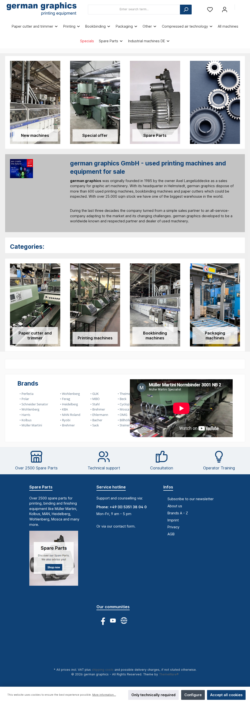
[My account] (225, 9)
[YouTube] (112, 620)
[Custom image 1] (56, 561)
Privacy (173, 527)
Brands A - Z (177, 513)
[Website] (123, 620)
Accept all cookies (226, 695)
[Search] (186, 9)
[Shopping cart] (242, 7)
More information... (104, 694)
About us (174, 506)
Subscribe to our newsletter (190, 499)
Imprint (173, 520)
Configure (193, 695)
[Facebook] (101, 620)
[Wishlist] (210, 9)
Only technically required (153, 695)
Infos (168, 487)
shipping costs (103, 669)
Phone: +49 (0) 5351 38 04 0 (121, 507)
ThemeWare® (169, 674)
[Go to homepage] (41, 9)
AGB (171, 534)
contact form (124, 526)
